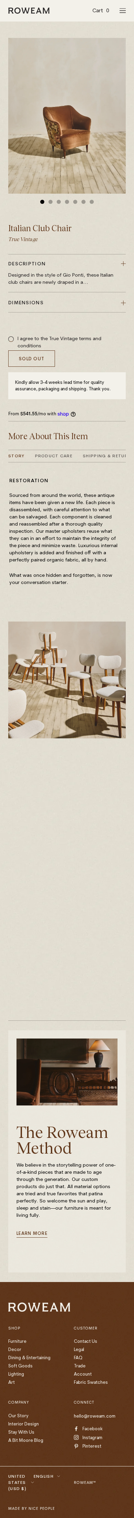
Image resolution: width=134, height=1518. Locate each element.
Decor (14, 1349)
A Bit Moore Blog (25, 1440)
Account (83, 1374)
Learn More (31, 1233)
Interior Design (23, 1423)
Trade (80, 1365)
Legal (79, 1349)
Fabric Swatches (91, 1382)
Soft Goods (20, 1365)
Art (11, 1382)
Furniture (17, 1341)
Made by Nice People (31, 1508)
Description (60, 273)
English (44, 1476)
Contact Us (85, 1341)
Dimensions (26, 303)
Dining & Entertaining (29, 1357)
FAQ (78, 1357)
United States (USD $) (17, 1482)
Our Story (18, 1415)
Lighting (16, 1374)
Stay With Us (21, 1432)
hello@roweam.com (94, 1416)
